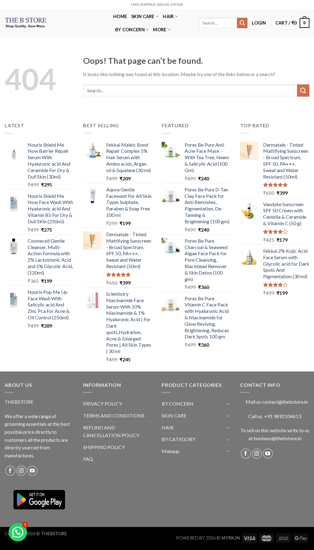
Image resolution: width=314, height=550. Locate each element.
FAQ (88, 459)
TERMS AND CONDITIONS (113, 415)
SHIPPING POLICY (104, 447)
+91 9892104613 (282, 416)
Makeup (170, 451)
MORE (159, 29)
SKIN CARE (143, 16)
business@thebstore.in (277, 438)
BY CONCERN (130, 29)
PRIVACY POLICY (102, 403)
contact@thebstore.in (285, 402)
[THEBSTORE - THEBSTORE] (54, 23)
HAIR (168, 16)
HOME (120, 16)
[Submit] (242, 23)
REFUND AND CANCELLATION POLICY (111, 431)
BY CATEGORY (178, 439)
